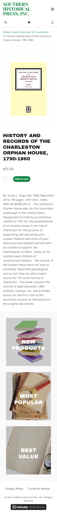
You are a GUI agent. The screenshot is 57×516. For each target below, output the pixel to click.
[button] (5, 22)
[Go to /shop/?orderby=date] (28, 342)
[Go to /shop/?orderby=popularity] (28, 396)
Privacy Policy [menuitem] (14, 488)
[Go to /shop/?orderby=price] (28, 450)
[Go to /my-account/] (52, 22)
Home (6, 32)
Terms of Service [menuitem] (39, 488)
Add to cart (22, 179)
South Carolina (21, 32)
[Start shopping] (29, 22)
